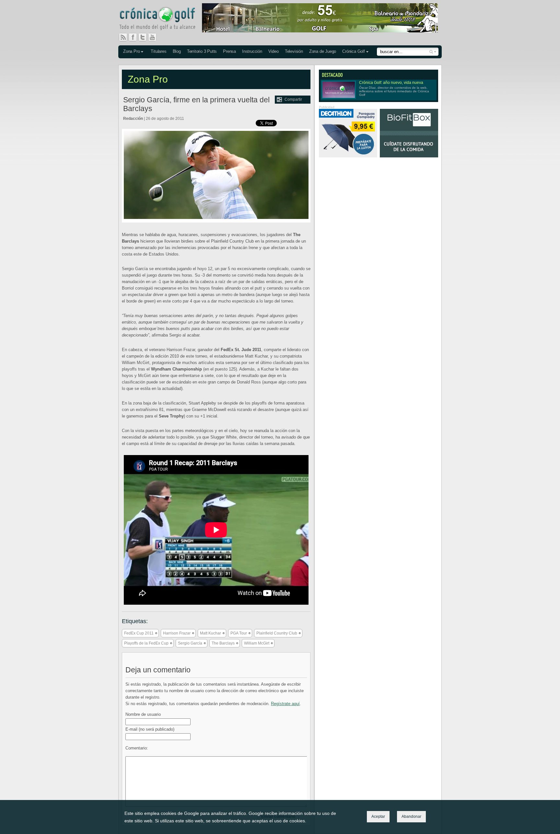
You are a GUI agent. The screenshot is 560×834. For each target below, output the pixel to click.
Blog (177, 51)
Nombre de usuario (143, 714)
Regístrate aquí (285, 703)
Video (273, 51)
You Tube (154, 37)
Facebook (135, 37)
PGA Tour (238, 633)
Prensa (229, 51)
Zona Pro (131, 51)
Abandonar (411, 816)
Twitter (145, 37)
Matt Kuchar (210, 633)
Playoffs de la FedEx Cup (146, 643)
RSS (123, 37)
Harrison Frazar (177, 633)
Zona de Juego (322, 51)
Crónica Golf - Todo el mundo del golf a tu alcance (162, 19)
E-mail (149, 729)
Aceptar (378, 816)
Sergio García (190, 643)
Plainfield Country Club (276, 633)
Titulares (158, 51)
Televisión (294, 51)
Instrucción (252, 51)
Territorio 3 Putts (202, 51)
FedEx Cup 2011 (139, 633)
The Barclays (223, 643)
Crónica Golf (353, 51)
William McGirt (256, 643)
